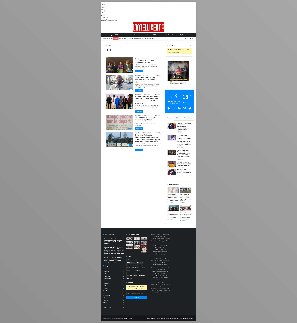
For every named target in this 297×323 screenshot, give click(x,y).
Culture (102, 12)
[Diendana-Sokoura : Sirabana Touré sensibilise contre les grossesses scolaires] (129, 238)
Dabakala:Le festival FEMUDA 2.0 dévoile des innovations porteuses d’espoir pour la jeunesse (185, 216)
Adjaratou (135, 259)
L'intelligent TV (107, 295)
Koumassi (129, 270)
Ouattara (138, 273)
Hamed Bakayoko (136, 267)
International (103, 10)
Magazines (108, 307)
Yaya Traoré (138, 58)
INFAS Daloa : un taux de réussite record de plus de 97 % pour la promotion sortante (138, 38)
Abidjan (129, 259)
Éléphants (129, 278)
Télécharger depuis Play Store (186, 318)
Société (102, 7)
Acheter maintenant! (174, 318)
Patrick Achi (129, 275)
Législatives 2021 (137, 270)
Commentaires (188, 118)
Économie (103, 6)
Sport (102, 9)
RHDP (135, 275)
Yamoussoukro (142, 275)
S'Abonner (114, 20)
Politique (103, 4)
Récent (178, 118)
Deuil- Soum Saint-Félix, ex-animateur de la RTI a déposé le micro (146, 80)
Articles (107, 305)
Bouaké (129, 265)
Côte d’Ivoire (141, 265)
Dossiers (103, 15)
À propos (153, 318)
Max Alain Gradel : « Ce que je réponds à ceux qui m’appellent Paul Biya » (184, 164)
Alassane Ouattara (131, 262)
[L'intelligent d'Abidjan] (148, 27)
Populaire (169, 118)
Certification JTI (104, 17)
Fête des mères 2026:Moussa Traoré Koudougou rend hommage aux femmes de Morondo (173, 197)
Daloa (128, 267)
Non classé (107, 297)
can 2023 (135, 265)
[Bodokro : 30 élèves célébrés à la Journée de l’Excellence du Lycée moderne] (129, 247)
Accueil (102, 2)
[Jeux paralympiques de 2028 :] (144, 243)
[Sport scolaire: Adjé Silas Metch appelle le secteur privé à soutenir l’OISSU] (173, 208)
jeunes (143, 267)
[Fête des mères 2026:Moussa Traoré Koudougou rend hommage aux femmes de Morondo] (173, 190)
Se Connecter (109, 20)
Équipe (158, 318)
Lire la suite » (139, 70)
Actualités (106, 269)
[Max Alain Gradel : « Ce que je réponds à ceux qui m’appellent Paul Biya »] (172, 164)
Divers (105, 290)
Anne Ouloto (140, 262)
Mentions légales (105, 19)
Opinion (106, 300)
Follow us (130, 282)
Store (105, 302)
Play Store (103, 20)
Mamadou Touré (130, 273)
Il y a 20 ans (107, 293)
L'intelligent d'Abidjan (127, 318)
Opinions (103, 14)
